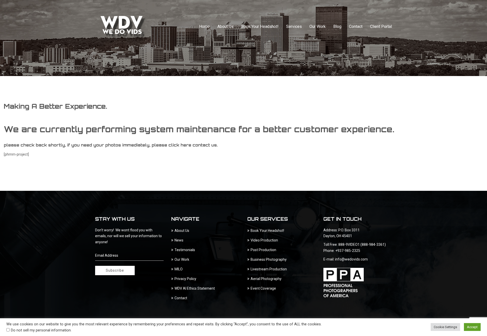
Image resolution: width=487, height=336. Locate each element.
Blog (337, 26)
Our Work (317, 26)
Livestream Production (269, 269)
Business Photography (269, 259)
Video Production (264, 240)
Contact (355, 26)
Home (204, 26)
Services (294, 26)
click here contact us (192, 144)
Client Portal (381, 26)
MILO (179, 269)
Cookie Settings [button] (445, 327)
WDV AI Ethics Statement (195, 288)
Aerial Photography (266, 279)
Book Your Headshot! (260, 26)
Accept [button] (472, 327)
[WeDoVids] (123, 26)
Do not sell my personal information (41, 330)
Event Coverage (263, 288)
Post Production (263, 250)
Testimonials (185, 250)
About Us (225, 26)
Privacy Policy (185, 279)
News (179, 240)
